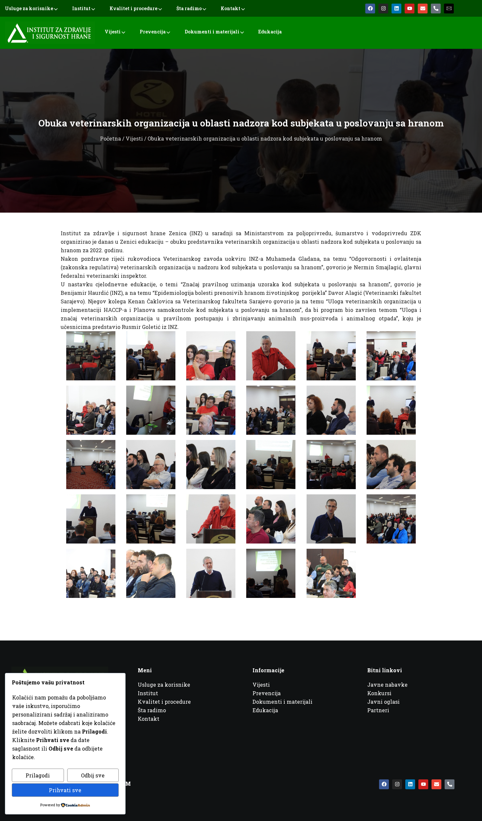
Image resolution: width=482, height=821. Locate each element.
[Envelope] (423, 8)
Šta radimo (189, 8)
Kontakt (230, 8)
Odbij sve (93, 775)
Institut (81, 8)
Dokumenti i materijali (212, 32)
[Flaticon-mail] (449, 8)
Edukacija (270, 32)
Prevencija (153, 32)
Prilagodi (38, 775)
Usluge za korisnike (29, 8)
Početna (110, 138)
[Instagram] (383, 8)
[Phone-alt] (436, 8)
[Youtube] (409, 8)
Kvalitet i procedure (133, 8)
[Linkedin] (396, 8)
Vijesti (113, 32)
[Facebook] (370, 8)
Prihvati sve (65, 790)
